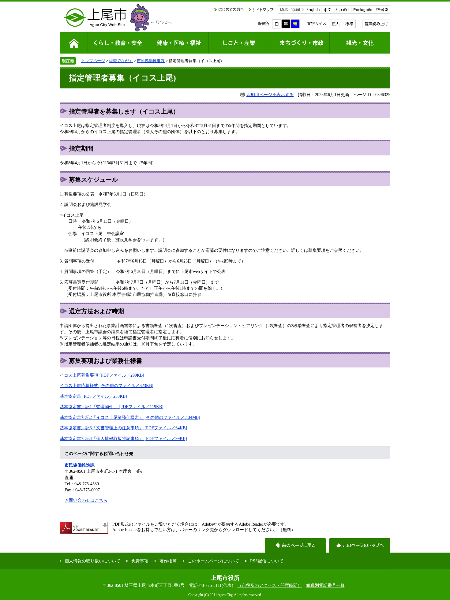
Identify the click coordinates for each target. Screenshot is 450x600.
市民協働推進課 (151, 60)
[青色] (295, 23)
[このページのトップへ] (359, 545)
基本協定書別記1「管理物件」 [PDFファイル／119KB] (111, 406)
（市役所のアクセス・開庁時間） (270, 585)
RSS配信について (266, 560)
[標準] (349, 23)
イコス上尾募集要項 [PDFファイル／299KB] (102, 375)
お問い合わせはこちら (86, 500)
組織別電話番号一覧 (325, 585)
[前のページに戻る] (295, 545)
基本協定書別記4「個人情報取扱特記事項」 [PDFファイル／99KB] (123, 438)
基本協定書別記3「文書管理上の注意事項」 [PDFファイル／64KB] (123, 427)
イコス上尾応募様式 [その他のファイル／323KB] (106, 385)
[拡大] (335, 23)
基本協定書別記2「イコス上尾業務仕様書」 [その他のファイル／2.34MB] (130, 417)
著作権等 (168, 560)
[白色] (276, 23)
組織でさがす (121, 60)
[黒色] (286, 23)
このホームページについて (213, 560)
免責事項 (139, 560)
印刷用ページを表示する (270, 94)
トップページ (93, 60)
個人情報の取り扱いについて (92, 560)
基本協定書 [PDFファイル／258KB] (93, 396)
